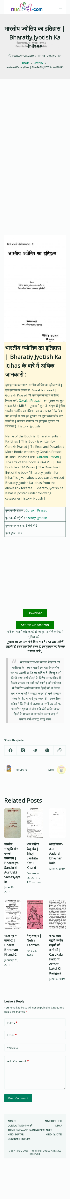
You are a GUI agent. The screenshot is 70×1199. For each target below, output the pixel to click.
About (12, 1121)
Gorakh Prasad (29, 400)
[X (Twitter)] (23, 750)
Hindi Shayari (16, 1134)
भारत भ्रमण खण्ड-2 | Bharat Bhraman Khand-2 (11, 945)
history (46, 55)
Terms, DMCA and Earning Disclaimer (30, 1130)
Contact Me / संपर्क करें (20, 1125)
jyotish (56, 55)
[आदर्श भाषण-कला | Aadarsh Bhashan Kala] (57, 823)
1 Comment (34, 882)
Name (12, 1022)
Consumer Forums (19, 1139)
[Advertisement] (35, 126)
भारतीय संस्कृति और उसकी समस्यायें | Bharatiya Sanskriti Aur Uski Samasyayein (12, 863)
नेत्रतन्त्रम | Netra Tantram (34, 940)
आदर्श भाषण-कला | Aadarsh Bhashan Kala (56, 853)
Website (12, 1047)
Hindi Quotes (54, 1134)
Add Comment (18, 1061)
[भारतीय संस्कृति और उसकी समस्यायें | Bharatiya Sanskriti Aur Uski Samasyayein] (12, 823)
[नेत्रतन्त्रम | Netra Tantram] (35, 914)
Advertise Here (53, 1121)
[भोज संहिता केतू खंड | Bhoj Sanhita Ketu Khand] (35, 823)
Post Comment (18, 1098)
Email (12, 1035)
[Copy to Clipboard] (59, 750)
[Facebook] (10, 750)
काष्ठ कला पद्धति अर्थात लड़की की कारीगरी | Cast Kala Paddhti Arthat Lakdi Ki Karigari (56, 954)
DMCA (58, 1125)
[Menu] (60, 7)
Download (35, 613)
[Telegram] (35, 750)
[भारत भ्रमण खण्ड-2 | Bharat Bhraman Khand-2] (12, 914)
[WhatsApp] (47, 750)
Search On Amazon (35, 625)
